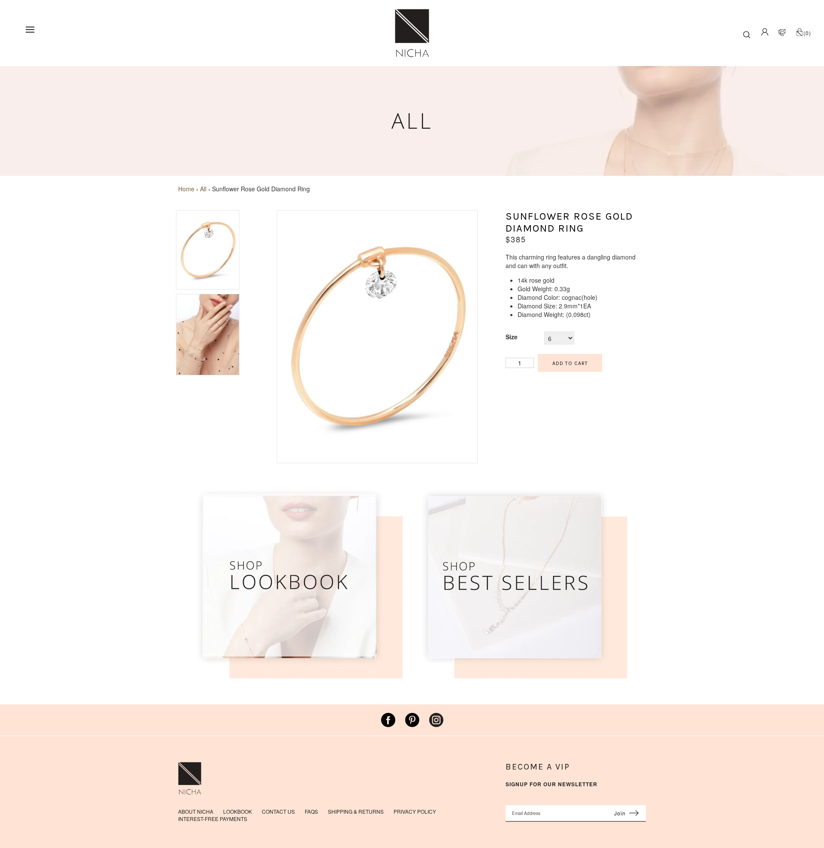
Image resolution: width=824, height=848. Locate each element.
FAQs (311, 811)
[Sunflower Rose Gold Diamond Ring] (377, 458)
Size (512, 336)
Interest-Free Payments (212, 818)
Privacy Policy (415, 811)
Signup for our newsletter (551, 784)
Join (620, 813)
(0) (807, 32)
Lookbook (237, 811)
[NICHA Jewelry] (412, 13)
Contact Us (278, 811)
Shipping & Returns (356, 811)
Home (186, 188)
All (203, 188)
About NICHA (195, 811)
